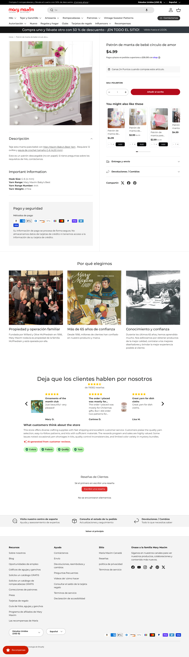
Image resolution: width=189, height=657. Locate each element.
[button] (146, 10)
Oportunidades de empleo (23, 564)
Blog (11, 558)
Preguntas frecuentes (66, 573)
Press (12, 595)
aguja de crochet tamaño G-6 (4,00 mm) (40, 150)
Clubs (65, 23)
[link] (116, 118)
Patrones (92, 18)
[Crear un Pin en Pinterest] (135, 183)
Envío (57, 558)
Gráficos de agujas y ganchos (25, 569)
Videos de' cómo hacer (66, 578)
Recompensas (123, 23)
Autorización (16, 23)
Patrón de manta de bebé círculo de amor (32, 37)
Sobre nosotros (17, 553)
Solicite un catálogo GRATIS (24, 575)
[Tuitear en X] (123, 183)
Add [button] (120, 144)
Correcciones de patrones (23, 589)
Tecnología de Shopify (35, 647)
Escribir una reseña (94, 489)
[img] (94, 384)
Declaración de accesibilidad (69, 598)
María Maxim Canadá (110, 553)
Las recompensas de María (23, 620)
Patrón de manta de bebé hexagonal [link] (113, 132)
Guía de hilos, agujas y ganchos (26, 606)
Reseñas (103, 558)
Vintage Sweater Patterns (118, 18)
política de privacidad (110, 564)
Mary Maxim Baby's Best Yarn (59, 147)
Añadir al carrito (155, 92)
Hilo (11, 18)
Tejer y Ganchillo (29, 18)
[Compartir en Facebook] (129, 183)
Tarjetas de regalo (82, 23)
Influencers (101, 23)
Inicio (11, 37)
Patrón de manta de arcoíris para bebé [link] (135, 129)
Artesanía (50, 18)
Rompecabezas (71, 18)
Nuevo (33, 23)
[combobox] (100, 10)
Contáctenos (61, 553)
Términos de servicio (65, 593)
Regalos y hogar (50, 23)
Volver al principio (95, 531)
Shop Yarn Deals (64, 2)
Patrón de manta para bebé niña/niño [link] (159, 134)
